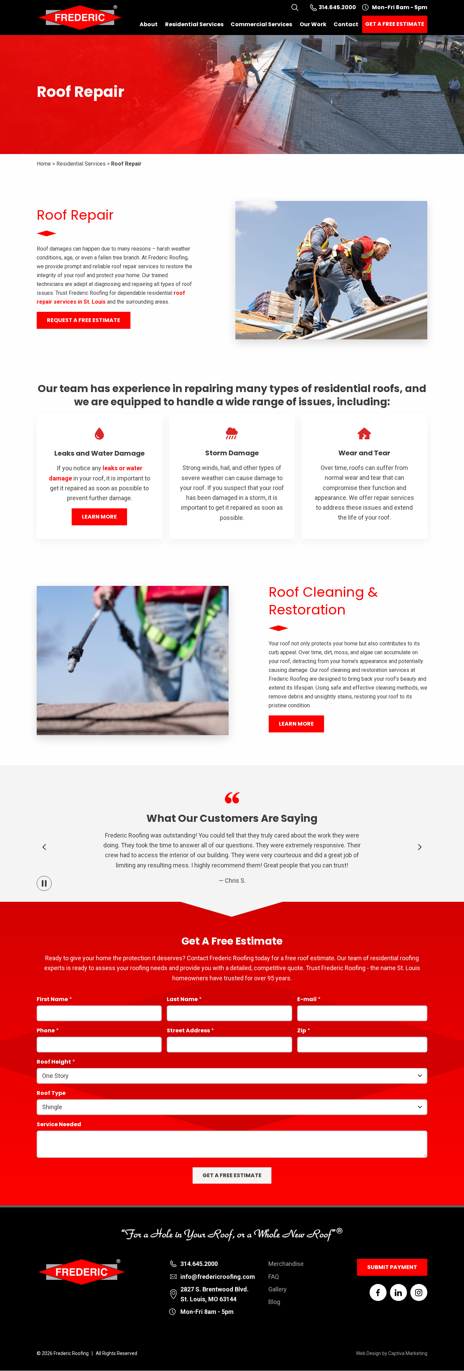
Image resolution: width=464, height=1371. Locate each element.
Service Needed (59, 1125)
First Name (52, 1000)
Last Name (182, 1000)
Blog (274, 1301)
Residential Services (194, 24)
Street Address (188, 1031)
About (149, 24)
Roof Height (54, 1062)
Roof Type (51, 1093)
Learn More (99, 517)
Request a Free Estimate (83, 320)
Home (44, 163)
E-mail (307, 1000)
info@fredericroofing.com (217, 1276)
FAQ (273, 1276)
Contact (346, 24)
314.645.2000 (199, 1263)
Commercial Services (261, 24)
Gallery (277, 1289)
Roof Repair (126, 163)
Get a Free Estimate (394, 24)
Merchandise (286, 1263)
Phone (46, 1031)
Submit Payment (392, 1267)
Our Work (313, 24)
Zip (301, 1031)
